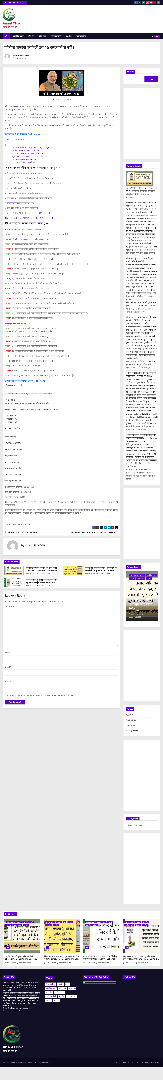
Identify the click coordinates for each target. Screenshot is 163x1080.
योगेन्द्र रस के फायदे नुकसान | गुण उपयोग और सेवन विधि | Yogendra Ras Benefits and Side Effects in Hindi (101, 570)
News (67, 984)
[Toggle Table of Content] (6, 145)
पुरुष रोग (132, 578)
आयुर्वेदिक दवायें (18, 36)
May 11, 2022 (90, 573)
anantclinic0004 (22, 55)
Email (8, 667)
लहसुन (17, 229)
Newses (35, 1062)
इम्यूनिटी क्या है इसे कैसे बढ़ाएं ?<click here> (23, 134)
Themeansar (45, 1062)
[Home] (6, 36)
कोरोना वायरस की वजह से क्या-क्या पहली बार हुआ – (33, 148)
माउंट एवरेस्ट (12, 203)
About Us (130, 715)
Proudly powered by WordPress (14, 1062)
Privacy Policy (132, 730)
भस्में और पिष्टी (129, 925)
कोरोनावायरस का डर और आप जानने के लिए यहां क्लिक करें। (30, 218)
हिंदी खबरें (56, 1000)
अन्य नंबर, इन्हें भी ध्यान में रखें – (26, 162)
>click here (18, 324)
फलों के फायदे (56, 36)
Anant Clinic (12, 23)
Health (69, 36)
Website (8, 681)
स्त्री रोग (148, 578)
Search (130, 71)
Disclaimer (130, 725)
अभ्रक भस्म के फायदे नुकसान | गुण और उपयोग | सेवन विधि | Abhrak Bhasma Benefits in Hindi (140, 959)
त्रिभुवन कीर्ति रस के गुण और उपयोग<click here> (29, 157)
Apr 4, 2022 (30, 585)
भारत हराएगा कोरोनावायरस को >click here (26, 154)
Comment (10, 606)
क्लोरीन (28, 298)
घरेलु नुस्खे (42, 36)
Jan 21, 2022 (130, 963)
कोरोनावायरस (11, 106)
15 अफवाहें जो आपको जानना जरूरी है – (29, 151)
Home (118, 1062)
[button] (153, 36)
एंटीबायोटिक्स (20, 288)
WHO (14, 336)
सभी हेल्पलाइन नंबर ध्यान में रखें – (26, 160)
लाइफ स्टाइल (81, 36)
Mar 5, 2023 (31, 573)
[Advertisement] (142, 123)
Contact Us (131, 720)
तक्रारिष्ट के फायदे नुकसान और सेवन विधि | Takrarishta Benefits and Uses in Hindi (43, 570)
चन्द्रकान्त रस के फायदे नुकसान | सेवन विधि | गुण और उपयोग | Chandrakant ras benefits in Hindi (42, 582)
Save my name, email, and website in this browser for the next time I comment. (41, 695)
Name (8, 652)
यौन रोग (31, 36)
